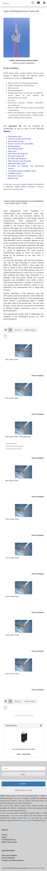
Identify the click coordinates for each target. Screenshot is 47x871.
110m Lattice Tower (12, 558)
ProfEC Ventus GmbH (36, 868)
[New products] (41, 725)
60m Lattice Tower (11, 359)
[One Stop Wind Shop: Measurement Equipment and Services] (5, 3)
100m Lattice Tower (12, 519)
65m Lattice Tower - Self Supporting (17, 437)
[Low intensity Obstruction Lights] (24, 737)
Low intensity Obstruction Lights (23, 749)
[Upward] (6, 867)
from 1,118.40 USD (23, 754)
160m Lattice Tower (12, 674)
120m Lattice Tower (12, 596)
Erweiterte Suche (24, 790)
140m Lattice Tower (12, 635)
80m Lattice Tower (11, 480)
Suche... (23, 784)
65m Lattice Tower (11, 398)
